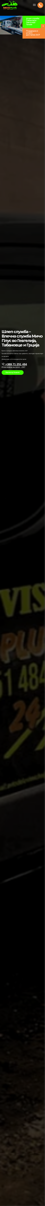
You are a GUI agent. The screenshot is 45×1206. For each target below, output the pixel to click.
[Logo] (9, 5)
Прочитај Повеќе (13, 372)
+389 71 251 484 (14, 365)
